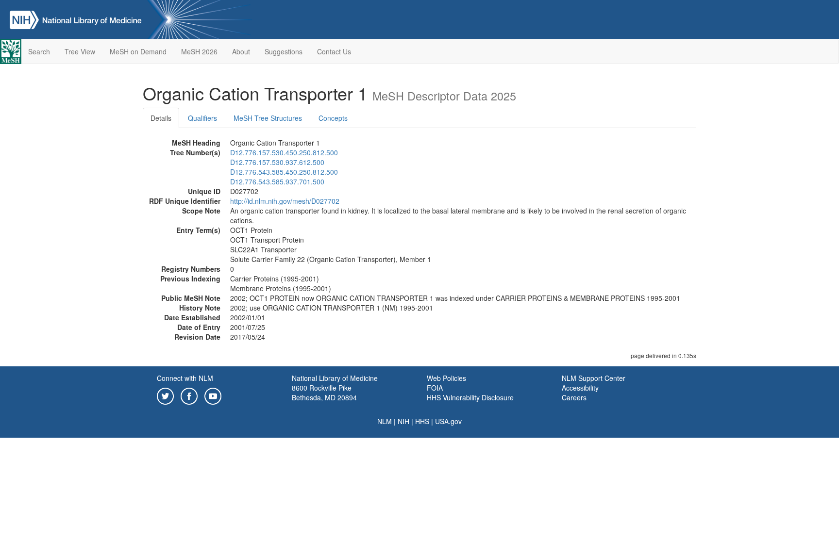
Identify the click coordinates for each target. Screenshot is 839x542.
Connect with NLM (185, 378)
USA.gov (448, 421)
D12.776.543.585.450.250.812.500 (284, 172)
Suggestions (283, 51)
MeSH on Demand (138, 51)
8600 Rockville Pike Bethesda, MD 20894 (324, 392)
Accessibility (580, 388)
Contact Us (334, 51)
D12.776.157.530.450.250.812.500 (284, 152)
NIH (403, 421)
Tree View (80, 51)
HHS (422, 421)
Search (39, 51)
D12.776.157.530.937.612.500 (277, 162)
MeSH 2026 (199, 51)
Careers (574, 397)
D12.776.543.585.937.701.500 (277, 181)
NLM (384, 421)
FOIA (435, 388)
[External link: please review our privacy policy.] (165, 395)
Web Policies (446, 378)
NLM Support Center (593, 378)
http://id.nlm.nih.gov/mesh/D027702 (284, 201)
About (241, 51)
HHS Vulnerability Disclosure (470, 397)
